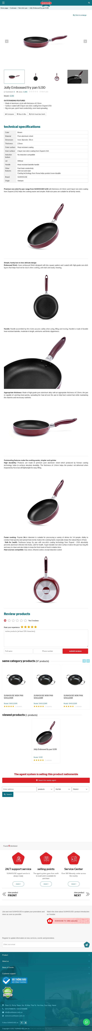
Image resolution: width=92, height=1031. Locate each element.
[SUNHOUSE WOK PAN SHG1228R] (46, 679)
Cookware (13, 8)
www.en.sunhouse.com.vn (14, 1016)
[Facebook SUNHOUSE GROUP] (21, 1024)
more (18, 884)
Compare (10, 114)
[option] (46, 41)
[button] (6, 41)
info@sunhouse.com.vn (13, 1012)
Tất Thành (48, 1028)
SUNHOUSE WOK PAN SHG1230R (13, 697)
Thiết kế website (36, 1028)
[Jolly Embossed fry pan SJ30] (46, 733)
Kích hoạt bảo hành (38, 114)
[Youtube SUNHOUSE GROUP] (25, 1024)
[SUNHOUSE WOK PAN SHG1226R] (76, 679)
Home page (4, 8)
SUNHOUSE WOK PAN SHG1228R (43, 697)
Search (9, 794)
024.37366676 (10, 1009)
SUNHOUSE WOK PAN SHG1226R (73, 697)
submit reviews (75, 651)
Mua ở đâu (22, 114)
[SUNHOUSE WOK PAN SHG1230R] (16, 679)
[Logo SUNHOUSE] (46, 6)
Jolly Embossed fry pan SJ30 (39, 8)
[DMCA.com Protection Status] (7, 998)
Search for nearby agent (47, 780)
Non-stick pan (22, 8)
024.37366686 (22, 1009)
